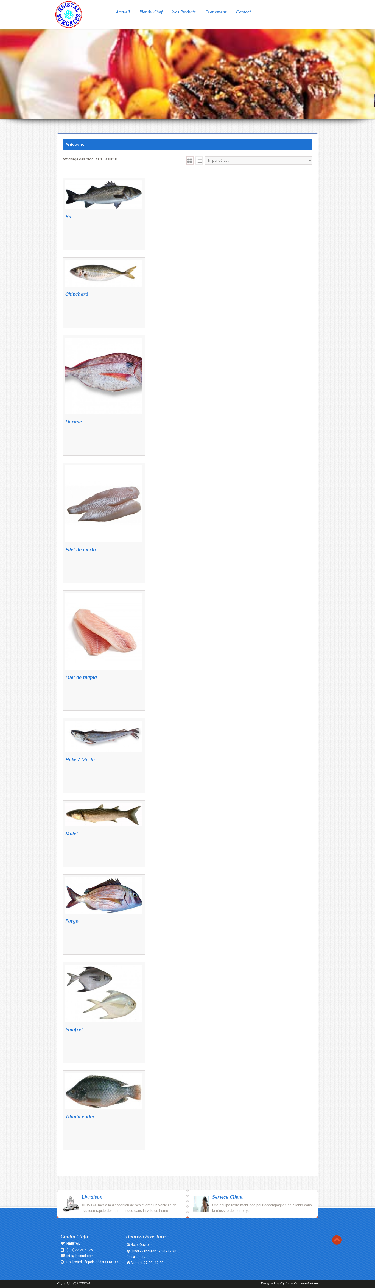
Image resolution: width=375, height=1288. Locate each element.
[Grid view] (190, 160)
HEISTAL (84, 1283)
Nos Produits (184, 12)
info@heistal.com (80, 1256)
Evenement (215, 12)
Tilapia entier (80, 1116)
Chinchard (76, 294)
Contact (243, 12)
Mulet (71, 833)
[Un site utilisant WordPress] (68, 15)
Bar (69, 216)
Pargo (72, 921)
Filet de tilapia (81, 677)
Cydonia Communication (299, 1283)
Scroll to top (337, 1240)
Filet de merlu (80, 549)
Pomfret (74, 1029)
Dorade (73, 422)
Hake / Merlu (80, 759)
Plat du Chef (151, 12)
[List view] (199, 160)
